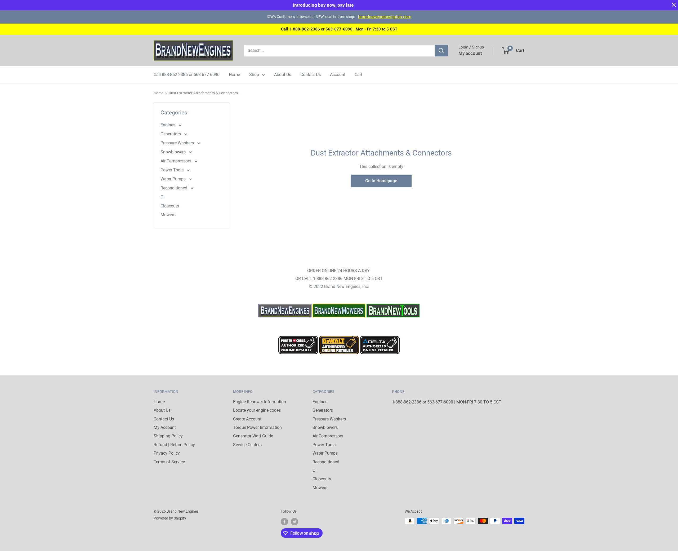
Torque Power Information (257, 427)
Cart (358, 74)
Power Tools (172, 169)
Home (234, 74)
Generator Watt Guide (253, 435)
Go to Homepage (381, 180)
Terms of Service (169, 461)
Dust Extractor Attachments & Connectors (203, 93)
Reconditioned (174, 187)
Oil (163, 196)
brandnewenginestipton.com (384, 16)
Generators (171, 133)
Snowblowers (173, 151)
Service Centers (247, 444)
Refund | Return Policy (174, 444)
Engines (168, 124)
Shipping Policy (168, 435)
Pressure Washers (177, 142)
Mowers (167, 214)
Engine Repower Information (259, 401)
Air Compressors (176, 160)
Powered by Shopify (170, 518)
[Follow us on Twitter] (294, 521)
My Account (165, 427)
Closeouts (169, 205)
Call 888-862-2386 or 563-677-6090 (187, 74)
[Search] (441, 50)
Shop (254, 74)
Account (337, 74)
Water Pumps (173, 178)
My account (470, 53)
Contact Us (310, 74)
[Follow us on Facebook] (284, 521)
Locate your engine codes (257, 410)
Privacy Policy (167, 453)
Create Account (247, 419)
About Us (282, 74)
